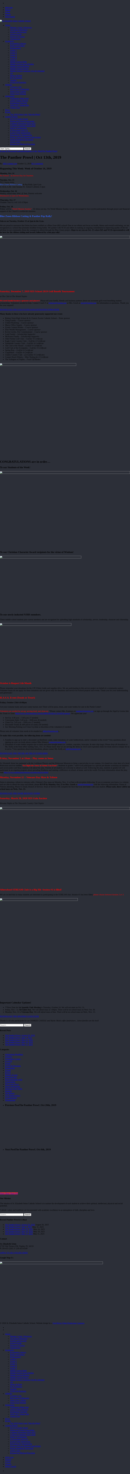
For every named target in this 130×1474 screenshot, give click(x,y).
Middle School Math (18, 1371)
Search (27, 149)
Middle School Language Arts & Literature (27, 1380)
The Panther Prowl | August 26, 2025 (20, 1035)
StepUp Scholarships (18, 1437)
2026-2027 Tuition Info (19, 1414)
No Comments (37, 163)
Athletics (8, 1057)
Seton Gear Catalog (18, 1400)
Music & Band (16, 1384)
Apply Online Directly (19, 1409)
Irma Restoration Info (13, 1080)
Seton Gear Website (18, 1403)
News (7, 1419)
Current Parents (11, 1425)
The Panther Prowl (49, 151)
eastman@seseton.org (84, 711)
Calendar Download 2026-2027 (23, 1432)
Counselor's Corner (13, 1059)
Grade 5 (13, 1368)
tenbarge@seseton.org (57, 303)
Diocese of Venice (17, 1345)
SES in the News (12, 1084)
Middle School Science (19, 1377)
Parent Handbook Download (21, 1448)
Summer (8, 1091)
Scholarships (10, 1082)
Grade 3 (13, 1364)
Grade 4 (13, 1366)
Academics (9, 1350)
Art (11, 1382)
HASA (8, 1073)
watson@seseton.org (57, 742)
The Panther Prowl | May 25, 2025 (19, 1040)
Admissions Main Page (19, 1407)
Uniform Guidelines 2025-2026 (22, 1435)
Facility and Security (18, 1341)
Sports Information (12, 1086)
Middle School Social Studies (22, 1373)
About (7, 1334)
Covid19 (8, 1061)
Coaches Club (15, 1396)
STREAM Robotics (18, 1391)
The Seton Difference (18, 1339)
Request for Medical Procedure (22, 1453)
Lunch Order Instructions (20, 1441)
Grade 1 (13, 1359)
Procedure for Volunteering (21, 1444)
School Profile (16, 1343)
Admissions (9, 1405)
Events (8, 1063)
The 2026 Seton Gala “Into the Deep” (25, 1423)
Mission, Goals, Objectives (21, 1336)
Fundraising (20, 151)
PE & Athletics (16, 1387)
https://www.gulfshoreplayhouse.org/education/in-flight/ (26, 772)
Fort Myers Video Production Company (69, 1323)
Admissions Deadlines (14, 1054)
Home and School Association (22, 1430)
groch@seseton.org (88, 303)
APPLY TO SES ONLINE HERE (14, 1253)
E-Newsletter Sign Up (19, 1439)
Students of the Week (33, 151)
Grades (8, 1070)
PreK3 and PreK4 (17, 1355)
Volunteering (10, 1100)
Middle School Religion (19, 1375)
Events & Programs (8, 151)
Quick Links (15, 1451)
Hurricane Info (11, 1077)
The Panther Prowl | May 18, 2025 (19, 1042)
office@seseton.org (50, 731)
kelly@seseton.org (73, 749)
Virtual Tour (15, 1416)
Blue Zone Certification (19, 1398)
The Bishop (9, 1093)
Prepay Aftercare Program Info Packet (25, 1446)
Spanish (13, 1389)
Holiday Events (11, 1075)
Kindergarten (15, 1357)
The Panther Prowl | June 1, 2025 (18, 1038)
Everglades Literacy (18, 1352)
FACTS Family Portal (19, 1428)
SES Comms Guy (10, 163)
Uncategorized (11, 1098)
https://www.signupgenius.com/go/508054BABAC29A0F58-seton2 (42, 713)
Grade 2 (13, 1361)
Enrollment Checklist (18, 1412)
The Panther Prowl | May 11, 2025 (19, 1044)
